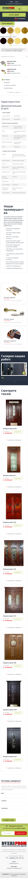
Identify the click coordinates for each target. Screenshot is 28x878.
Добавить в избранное (15, 92)
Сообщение (4, 808)
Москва (16, 1)
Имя (2, 793)
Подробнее (17, 432)
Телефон (4, 800)
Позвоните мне (21, 833)
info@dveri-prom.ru (14, 863)
